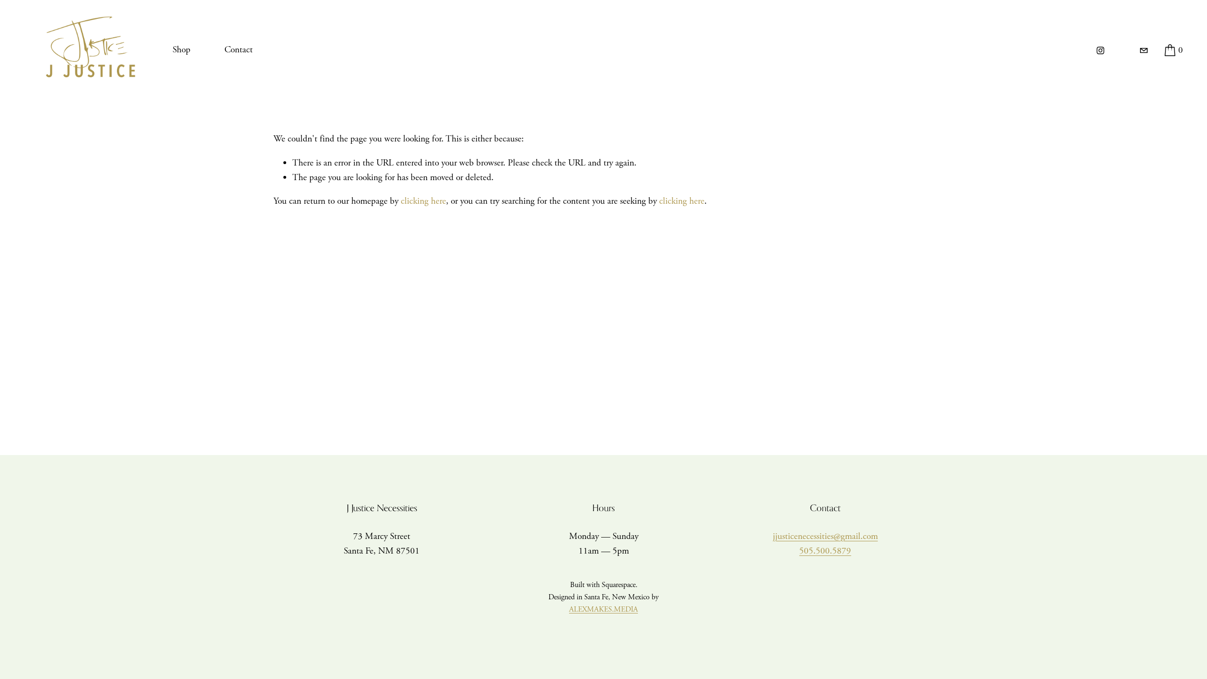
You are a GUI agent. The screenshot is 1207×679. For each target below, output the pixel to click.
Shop (181, 50)
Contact (238, 50)
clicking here (423, 201)
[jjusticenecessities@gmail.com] (1144, 50)
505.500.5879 (825, 551)
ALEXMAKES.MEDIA (603, 609)
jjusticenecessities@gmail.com (825, 536)
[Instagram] (1100, 50)
